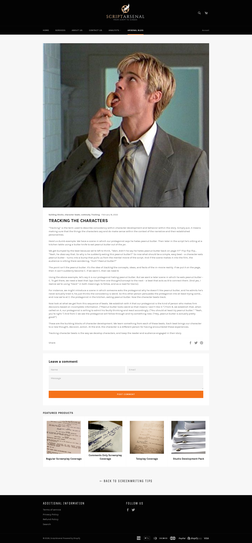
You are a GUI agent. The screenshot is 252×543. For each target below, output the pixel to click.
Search (47, 524)
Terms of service (52, 509)
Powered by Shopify (71, 538)
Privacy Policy (50, 514)
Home (46, 30)
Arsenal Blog (135, 30)
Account (205, 30)
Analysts (114, 30)
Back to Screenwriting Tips (128, 481)
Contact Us (95, 30)
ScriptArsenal (56, 538)
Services (60, 30)
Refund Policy (50, 519)
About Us (77, 30)
